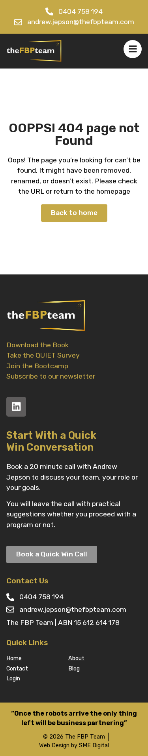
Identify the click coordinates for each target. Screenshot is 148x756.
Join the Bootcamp (37, 366)
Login (13, 678)
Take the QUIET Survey (43, 355)
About (76, 658)
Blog (74, 668)
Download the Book (37, 345)
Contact (17, 668)
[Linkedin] (16, 407)
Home (14, 658)
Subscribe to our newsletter (50, 376)
